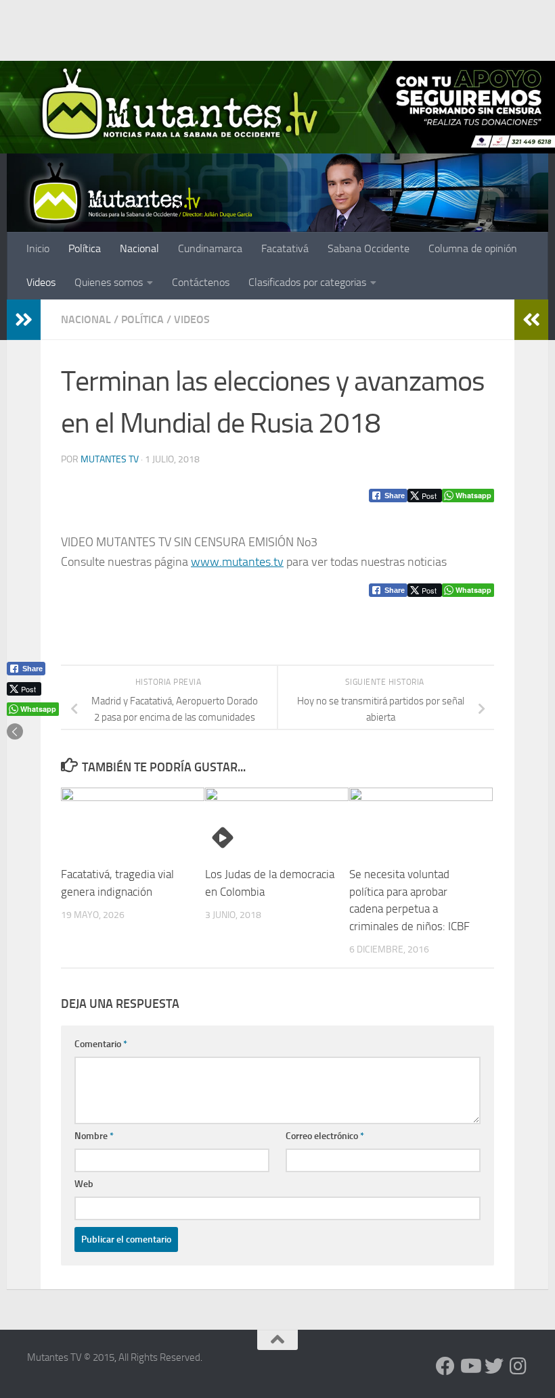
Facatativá (285, 248)
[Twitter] (494, 1366)
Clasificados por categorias (307, 282)
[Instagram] (518, 1366)
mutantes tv (110, 459)
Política (84, 248)
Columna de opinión (472, 248)
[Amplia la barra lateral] (24, 319)
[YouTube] (469, 1366)
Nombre (94, 1136)
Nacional (139, 248)
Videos (41, 282)
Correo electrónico (325, 1136)
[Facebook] (445, 1366)
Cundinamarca (210, 248)
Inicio (37, 248)
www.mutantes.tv (237, 561)
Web (83, 1184)
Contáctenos (200, 282)
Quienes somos (108, 282)
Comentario (100, 1044)
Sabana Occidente (368, 248)
